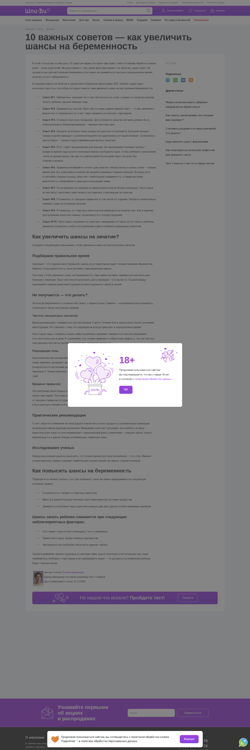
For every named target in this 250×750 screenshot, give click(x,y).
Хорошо (189, 739)
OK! (126, 389)
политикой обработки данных (153, 379)
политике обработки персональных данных (109, 741)
